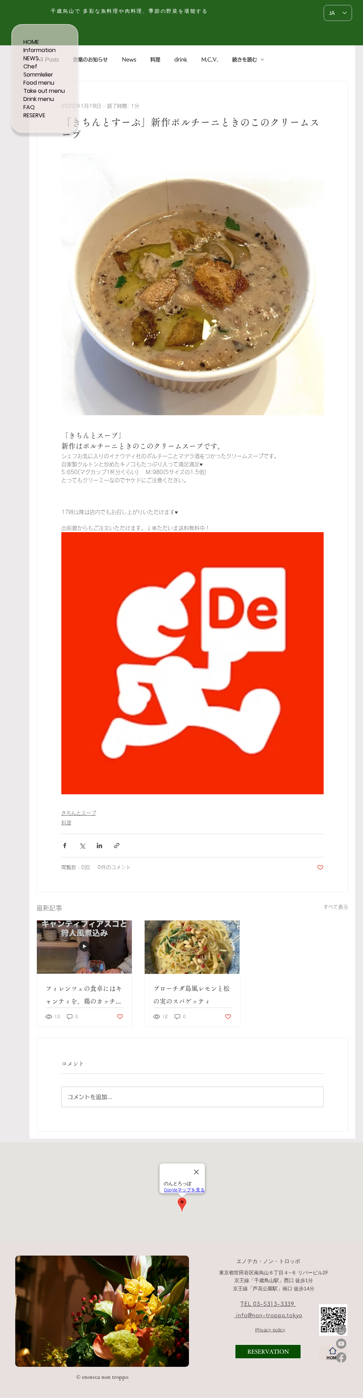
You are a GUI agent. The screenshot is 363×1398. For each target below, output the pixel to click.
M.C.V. (209, 59)
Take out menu (44, 91)
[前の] (25, 1311)
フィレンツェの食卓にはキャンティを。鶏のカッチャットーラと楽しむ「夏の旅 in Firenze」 (83, 996)
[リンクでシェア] (116, 845)
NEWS (31, 58)
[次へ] (179, 1311)
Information (39, 50)
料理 (155, 59)
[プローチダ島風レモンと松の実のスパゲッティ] (192, 947)
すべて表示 (335, 906)
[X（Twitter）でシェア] (82, 845)
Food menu (38, 83)
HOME (31, 42)
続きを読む (244, 59)
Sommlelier (38, 75)
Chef (30, 66)
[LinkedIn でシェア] (99, 845)
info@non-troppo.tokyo (268, 1315)
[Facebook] (341, 1357)
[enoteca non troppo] (64, 1355)
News (129, 59)
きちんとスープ (78, 813)
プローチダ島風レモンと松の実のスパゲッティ (191, 994)
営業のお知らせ (90, 59)
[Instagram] (341, 1330)
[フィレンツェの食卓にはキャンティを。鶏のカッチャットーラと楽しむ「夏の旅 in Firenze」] (84, 947)
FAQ (29, 107)
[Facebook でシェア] (64, 845)
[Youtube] (341, 1343)
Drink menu (38, 99)
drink (180, 59)
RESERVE (34, 115)
